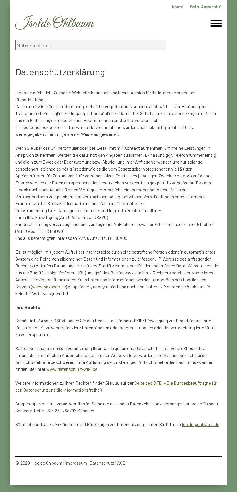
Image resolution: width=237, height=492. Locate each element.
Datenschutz (102, 462)
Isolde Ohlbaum (54, 23)
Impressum (76, 462)
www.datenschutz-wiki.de (71, 369)
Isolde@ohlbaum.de (200, 424)
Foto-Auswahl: (206, 6)
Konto (178, 6)
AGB (121, 462)
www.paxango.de (49, 286)
